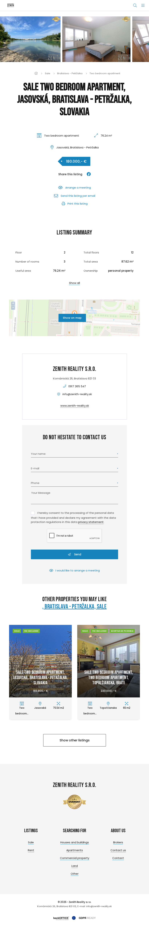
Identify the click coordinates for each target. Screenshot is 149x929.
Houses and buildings (74, 842)
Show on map (72, 318)
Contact (118, 858)
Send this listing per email (78, 196)
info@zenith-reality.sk (77, 394)
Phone (35, 483)
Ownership (91, 271)
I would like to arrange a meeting (77, 570)
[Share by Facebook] (87, 174)
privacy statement (91, 522)
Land (74, 866)
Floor (18, 252)
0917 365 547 (77, 386)
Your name (38, 454)
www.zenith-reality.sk (74, 406)
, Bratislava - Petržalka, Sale (74, 606)
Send (77, 554)
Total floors (91, 252)
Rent (31, 850)
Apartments (74, 850)
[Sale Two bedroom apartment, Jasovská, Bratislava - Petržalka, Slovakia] (34, 39)
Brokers (118, 842)
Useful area (23, 271)
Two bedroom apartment (105, 73)
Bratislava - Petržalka (69, 73)
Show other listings (75, 740)
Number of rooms (27, 261)
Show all (74, 283)
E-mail (35, 468)
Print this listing (77, 203)
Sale (47, 73)
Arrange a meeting (78, 187)
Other (74, 874)
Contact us (118, 850)
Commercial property (74, 858)
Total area (91, 261)
